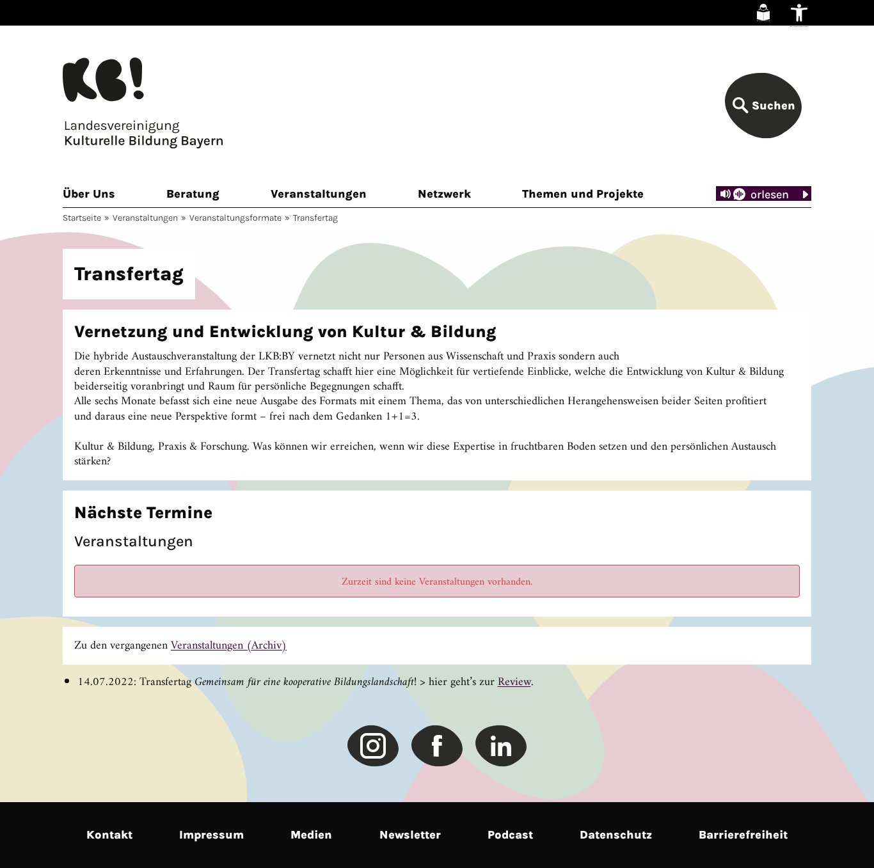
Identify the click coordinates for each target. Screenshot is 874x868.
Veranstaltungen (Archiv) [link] (229, 646)
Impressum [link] (211, 835)
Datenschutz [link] (616, 835)
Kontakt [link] (109, 835)
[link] (763, 12)
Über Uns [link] (89, 194)
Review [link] (514, 682)
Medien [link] (311, 835)
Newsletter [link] (410, 835)
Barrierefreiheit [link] (743, 835)
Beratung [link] (192, 194)
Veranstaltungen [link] (319, 194)
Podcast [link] (510, 835)
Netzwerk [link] (444, 194)
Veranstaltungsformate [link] (235, 217)
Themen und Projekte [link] (583, 194)
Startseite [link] (82, 217)
